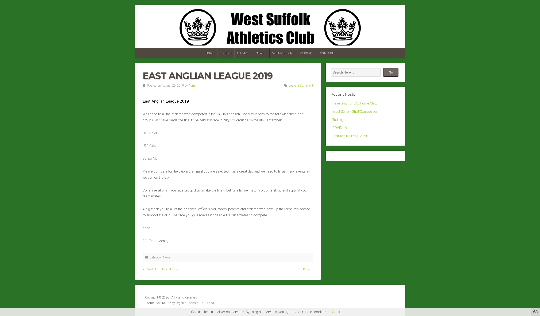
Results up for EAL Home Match (355, 103)
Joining (226, 53)
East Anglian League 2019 (351, 136)
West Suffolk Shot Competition (355, 112)
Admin (193, 85)
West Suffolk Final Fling (162, 269)
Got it (336, 312)
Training (338, 120)
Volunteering (283, 53)
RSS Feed (207, 303)
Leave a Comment (301, 85)
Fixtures (243, 53)
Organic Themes (187, 303)
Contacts (327, 53)
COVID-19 (303, 269)
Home (210, 53)
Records (307, 53)
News (260, 53)
